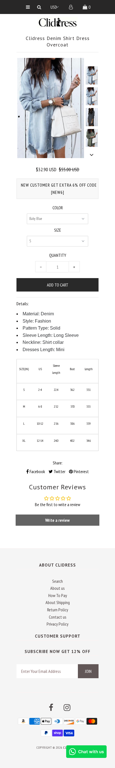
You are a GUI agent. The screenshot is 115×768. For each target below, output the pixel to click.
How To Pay (57, 595)
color (57, 207)
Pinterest (81, 471)
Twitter (59, 471)
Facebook (37, 471)
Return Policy (57, 609)
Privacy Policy (57, 624)
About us (57, 588)
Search (57, 581)
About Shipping (57, 602)
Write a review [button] (57, 520)
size (57, 230)
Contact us (57, 617)
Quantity (57, 255)
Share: (58, 463)
